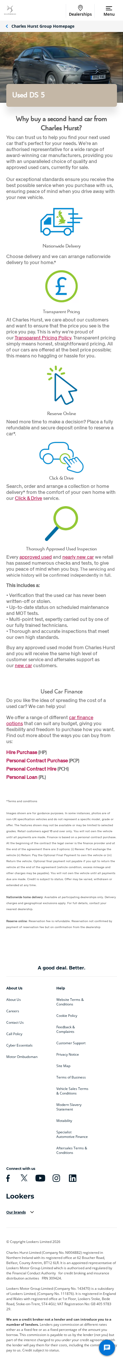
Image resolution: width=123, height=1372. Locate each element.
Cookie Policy (66, 1015)
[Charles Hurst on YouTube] (39, 1178)
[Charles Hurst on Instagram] (55, 1178)
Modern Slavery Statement (69, 1107)
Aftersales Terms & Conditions (71, 1150)
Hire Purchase (21, 752)
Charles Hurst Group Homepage (42, 26)
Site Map (63, 1066)
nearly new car (78, 557)
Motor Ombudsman (21, 1057)
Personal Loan (21, 777)
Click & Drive (28, 498)
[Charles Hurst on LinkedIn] (72, 1178)
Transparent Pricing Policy (43, 337)
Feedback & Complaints (65, 1029)
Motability (64, 1120)
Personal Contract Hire (31, 768)
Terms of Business (71, 1077)
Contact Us (15, 1022)
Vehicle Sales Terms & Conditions (72, 1091)
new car (23, 665)
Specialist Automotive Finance (72, 1134)
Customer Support (71, 1043)
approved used (35, 557)
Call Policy (14, 1034)
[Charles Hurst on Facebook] (7, 1178)
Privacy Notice (67, 1054)
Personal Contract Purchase (37, 760)
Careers (12, 1011)
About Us (13, 999)
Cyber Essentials (19, 1045)
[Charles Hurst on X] (23, 1178)
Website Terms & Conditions (70, 1002)
